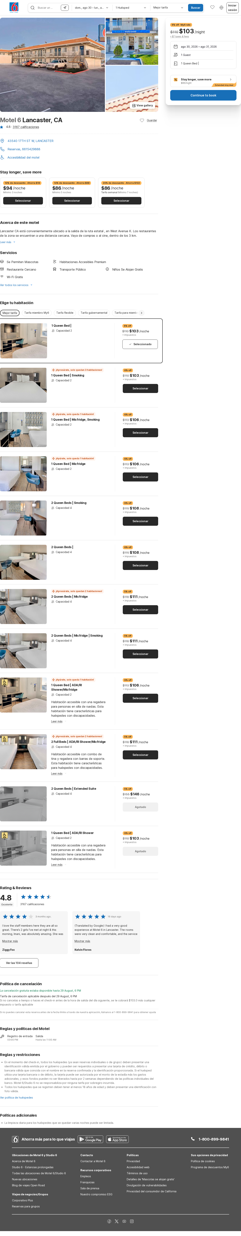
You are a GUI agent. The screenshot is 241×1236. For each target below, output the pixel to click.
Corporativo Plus (22, 1200)
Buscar (195, 7)
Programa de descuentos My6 (210, 1167)
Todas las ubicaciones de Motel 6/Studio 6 (39, 1173)
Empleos (85, 1176)
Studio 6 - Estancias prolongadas (32, 1167)
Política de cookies (203, 1161)
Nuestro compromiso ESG (96, 1194)
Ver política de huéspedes (16, 1097)
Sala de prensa (89, 1188)
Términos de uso (137, 1173)
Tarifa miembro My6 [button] (36, 312)
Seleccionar (23, 200)
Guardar (152, 120)
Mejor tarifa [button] (10, 312)
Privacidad (133, 1161)
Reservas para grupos (26, 1206)
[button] (79, 141)
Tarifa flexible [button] (64, 312)
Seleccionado (142, 344)
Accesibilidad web (138, 1167)
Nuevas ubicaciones (24, 1179)
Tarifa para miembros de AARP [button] (133, 312)
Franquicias (87, 1182)
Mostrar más (10, 941)
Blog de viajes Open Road (28, 1185)
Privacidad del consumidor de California (151, 1191)
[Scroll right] (142, 313)
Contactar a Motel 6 (92, 1161)
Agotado (140, 807)
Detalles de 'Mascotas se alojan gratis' (151, 1179)
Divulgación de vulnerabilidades (147, 1185)
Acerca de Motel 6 (23, 1161)
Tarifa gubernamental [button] (94, 312)
